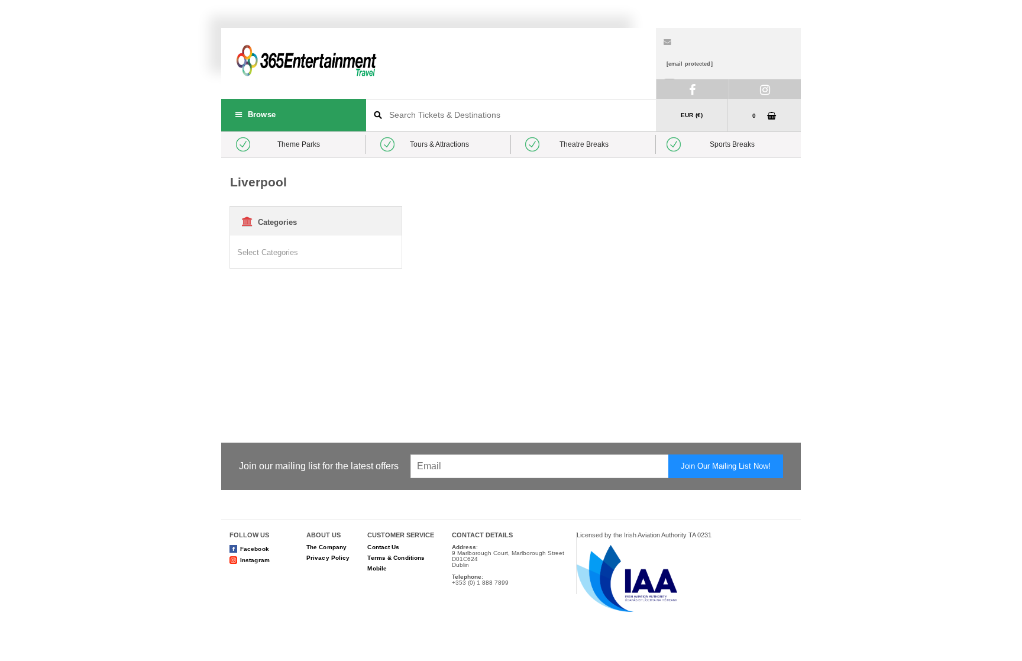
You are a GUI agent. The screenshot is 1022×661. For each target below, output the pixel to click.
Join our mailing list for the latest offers (319, 466)
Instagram (255, 560)
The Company (326, 547)
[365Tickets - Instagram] (765, 89)
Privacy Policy (328, 557)
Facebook (254, 549)
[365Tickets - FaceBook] (692, 89)
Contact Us (383, 547)
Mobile (377, 568)
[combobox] (511, 115)
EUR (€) (692, 115)
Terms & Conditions (396, 557)
